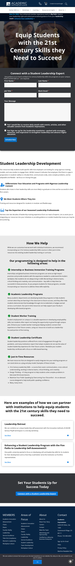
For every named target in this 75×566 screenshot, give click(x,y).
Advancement (7, 522)
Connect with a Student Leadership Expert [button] (37, 493)
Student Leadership (27, 542)
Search (66, 4)
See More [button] (8, 435)
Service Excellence (8, 535)
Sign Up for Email (63, 541)
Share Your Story (44, 522)
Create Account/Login (56, 3)
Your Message (10, 101)
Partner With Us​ (14, 10)
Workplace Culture (8, 544)
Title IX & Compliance (9, 538)
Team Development (27, 545)
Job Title (8, 91)
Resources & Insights (48, 10)
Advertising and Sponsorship (44, 533)
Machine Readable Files (65, 551)
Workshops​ (25, 10)
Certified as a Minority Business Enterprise (46, 538)
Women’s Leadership (9, 541)
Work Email (43, 91)
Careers (41, 524)
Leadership (6, 533)
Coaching (36, 10)
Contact (41, 527)
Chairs (5, 524)
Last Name (43, 81)
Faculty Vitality (7, 530)
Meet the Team (44, 530)
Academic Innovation (9, 519)
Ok (37, 562)
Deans (5, 527)
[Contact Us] (40, 3)
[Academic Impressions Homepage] (16, 5)
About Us (61, 10)
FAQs (59, 545)
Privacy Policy (62, 548)
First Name (9, 81)
